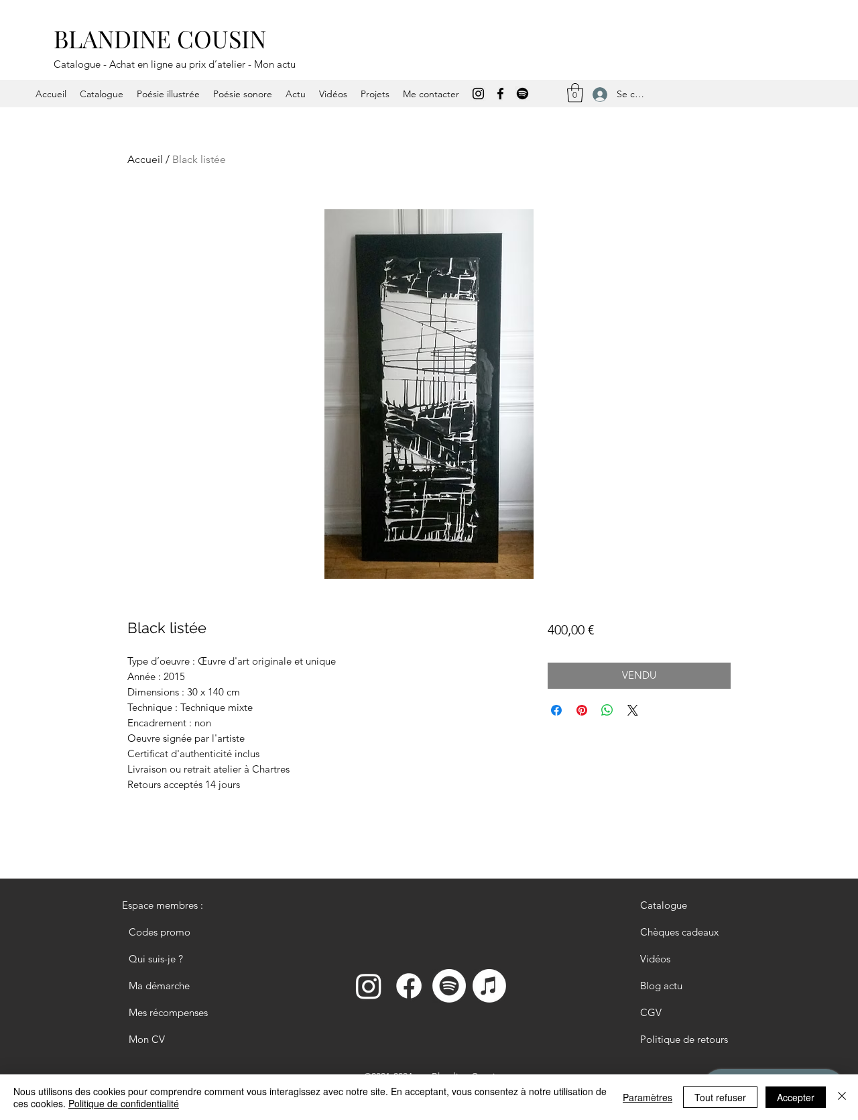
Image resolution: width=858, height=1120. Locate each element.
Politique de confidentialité (123, 1103)
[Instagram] (478, 93)
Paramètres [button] (647, 1097)
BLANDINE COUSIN (160, 38)
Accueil (145, 159)
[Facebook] (500, 93)
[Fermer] (842, 1097)
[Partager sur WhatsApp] (607, 710)
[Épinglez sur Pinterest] (582, 710)
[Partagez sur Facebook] (556, 710)
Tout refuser (720, 1097)
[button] (575, 93)
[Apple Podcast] (489, 986)
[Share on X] (633, 710)
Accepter (795, 1097)
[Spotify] (522, 93)
